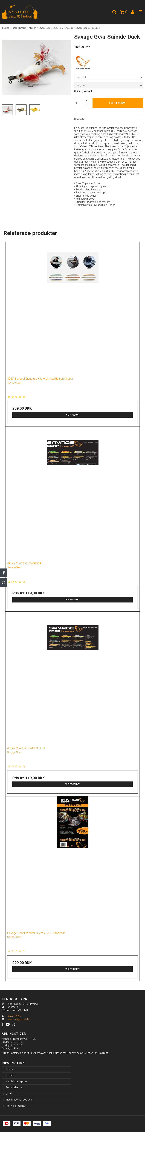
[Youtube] (8, 1024)
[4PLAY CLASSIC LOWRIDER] (72, 492)
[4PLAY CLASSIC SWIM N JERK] (72, 677)
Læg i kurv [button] (117, 103)
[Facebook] (3, 572)
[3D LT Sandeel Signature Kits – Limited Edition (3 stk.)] (72, 307)
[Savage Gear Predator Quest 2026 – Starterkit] (72, 861)
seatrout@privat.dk (18, 1019)
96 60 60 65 (14, 1016)
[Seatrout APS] (24, 12)
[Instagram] (3, 582)
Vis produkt (72, 415)
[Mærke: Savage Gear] (83, 63)
